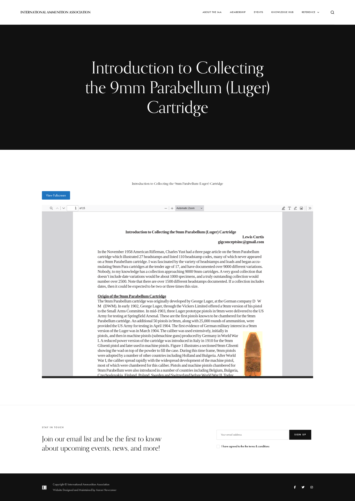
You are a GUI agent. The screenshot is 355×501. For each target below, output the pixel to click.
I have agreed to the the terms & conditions (245, 446)
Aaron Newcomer (106, 490)
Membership (238, 12)
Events (258, 12)
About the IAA (212, 12)
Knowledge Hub (282, 12)
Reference (308, 12)
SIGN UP (300, 434)
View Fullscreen (56, 195)
